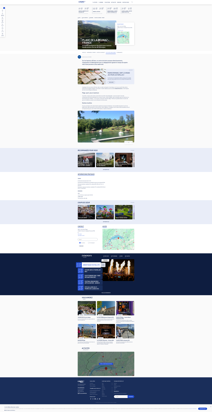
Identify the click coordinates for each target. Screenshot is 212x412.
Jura (102, 390)
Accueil (79, 17)
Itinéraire (81, 245)
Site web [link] (80, 234)
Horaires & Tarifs (91, 52)
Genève (103, 386)
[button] (100, 410)
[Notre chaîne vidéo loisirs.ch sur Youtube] (95, 399)
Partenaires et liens (117, 386)
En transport (92, 242)
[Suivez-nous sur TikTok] (97, 399)
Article (84, 52)
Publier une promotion (93, 394)
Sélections (107, 2)
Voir (103, 265)
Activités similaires (111, 52)
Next (131, 142)
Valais (103, 384)
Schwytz (103, 394)
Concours (119, 2)
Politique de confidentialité (192, 408)
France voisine (104, 396)
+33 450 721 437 (120, 30)
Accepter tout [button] (202, 408)
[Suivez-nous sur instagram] (93, 399)
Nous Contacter (92, 384)
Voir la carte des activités (106, 363)
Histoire (115, 383)
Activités (95, 2)
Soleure (103, 393)
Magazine (115, 387)
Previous (126, 142)
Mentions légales (92, 386)
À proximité (119, 52)
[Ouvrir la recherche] (132, 2)
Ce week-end (106, 256)
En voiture (83, 242)
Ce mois (121, 256)
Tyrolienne (91, 17)
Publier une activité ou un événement (93, 392)
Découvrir (111, 82)
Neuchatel (103, 388)
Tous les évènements (106, 292)
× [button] (210, 406)
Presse (115, 384)
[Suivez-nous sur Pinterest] (100, 399)
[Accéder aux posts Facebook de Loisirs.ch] (91, 399)
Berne (103, 391)
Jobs (115, 388)
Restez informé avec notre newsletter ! (120, 393)
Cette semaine (114, 256)
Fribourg (103, 387)
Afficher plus (106, 169)
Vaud (103, 383)
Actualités (113, 2)
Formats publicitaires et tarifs (95, 390)
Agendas (101, 2)
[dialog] (106, 409)
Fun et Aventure (85, 17)
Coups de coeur (125, 2)
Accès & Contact (101, 52)
